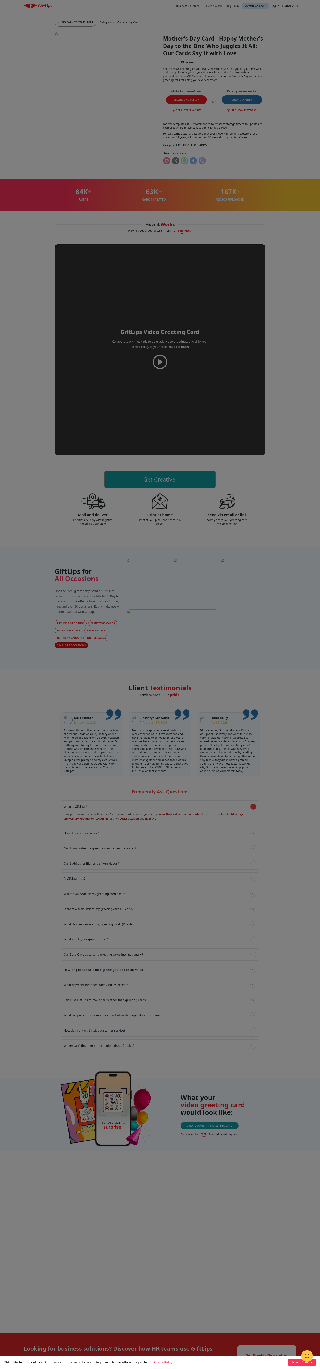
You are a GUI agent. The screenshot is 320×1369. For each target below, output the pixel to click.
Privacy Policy (163, 1362)
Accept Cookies (302, 1362)
